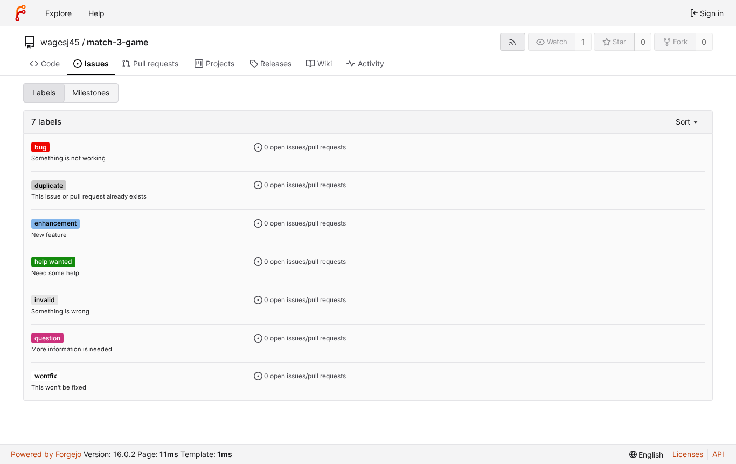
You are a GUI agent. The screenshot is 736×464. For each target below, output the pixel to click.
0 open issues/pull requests (304, 147)
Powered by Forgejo (46, 454)
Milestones (90, 92)
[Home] (20, 13)
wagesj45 (60, 42)
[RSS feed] (512, 42)
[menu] (688, 121)
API (718, 454)
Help (96, 13)
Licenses (687, 454)
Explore (58, 13)
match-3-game (117, 42)
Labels (43, 92)
